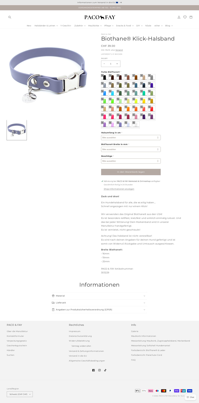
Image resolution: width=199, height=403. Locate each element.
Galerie (134, 331)
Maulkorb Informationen (143, 336)
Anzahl (104, 58)
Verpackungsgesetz (17, 341)
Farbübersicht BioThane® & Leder (148, 350)
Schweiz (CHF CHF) (18, 394)
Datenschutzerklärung (80, 336)
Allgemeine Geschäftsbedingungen (87, 361)
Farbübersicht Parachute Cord (146, 355)
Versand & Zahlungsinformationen (86, 351)
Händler (11, 350)
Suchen (10, 355)
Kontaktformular (15, 336)
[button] (10, 17)
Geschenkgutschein (17, 345)
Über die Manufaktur (17, 331)
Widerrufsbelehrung (79, 341)
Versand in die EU (78, 356)
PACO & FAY (163, 396)
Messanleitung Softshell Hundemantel (150, 345)
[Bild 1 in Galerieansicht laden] (17, 130)
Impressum (74, 331)
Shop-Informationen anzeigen (119, 189)
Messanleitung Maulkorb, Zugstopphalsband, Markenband (160, 341)
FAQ (133, 360)
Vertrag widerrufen (81, 346)
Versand (119, 50)
